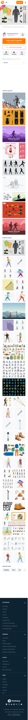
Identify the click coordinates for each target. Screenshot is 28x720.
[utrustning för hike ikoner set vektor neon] (13, 444)
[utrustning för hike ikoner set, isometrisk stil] (9, 677)
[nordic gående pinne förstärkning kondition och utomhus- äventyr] (8, 620)
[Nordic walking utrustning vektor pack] (13, 257)
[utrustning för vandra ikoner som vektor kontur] (13, 690)
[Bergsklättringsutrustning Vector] (13, 219)
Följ (23, 35)
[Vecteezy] (2, 2)
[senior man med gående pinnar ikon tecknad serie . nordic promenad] (8, 577)
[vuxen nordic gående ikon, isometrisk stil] (8, 480)
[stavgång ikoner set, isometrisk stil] (7, 598)
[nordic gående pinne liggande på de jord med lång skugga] (8, 305)
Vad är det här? (17, 59)
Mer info (6, 62)
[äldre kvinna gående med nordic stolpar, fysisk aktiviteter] (19, 381)
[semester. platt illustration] (9, 653)
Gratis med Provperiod (14, 41)
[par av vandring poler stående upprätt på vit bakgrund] (8, 515)
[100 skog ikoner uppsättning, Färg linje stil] (11, 660)
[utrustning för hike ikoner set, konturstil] (13, 426)
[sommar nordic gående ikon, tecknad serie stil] (19, 642)
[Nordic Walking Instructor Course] (13, 355)
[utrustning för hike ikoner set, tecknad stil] (13, 408)
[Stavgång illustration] (9, 205)
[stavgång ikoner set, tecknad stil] (9, 588)
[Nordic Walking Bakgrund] (13, 133)
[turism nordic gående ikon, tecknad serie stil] (8, 704)
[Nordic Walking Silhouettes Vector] (13, 167)
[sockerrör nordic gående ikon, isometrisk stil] (8, 394)
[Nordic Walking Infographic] (13, 150)
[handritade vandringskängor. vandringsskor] (7, 196)
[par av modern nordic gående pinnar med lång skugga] (8, 369)
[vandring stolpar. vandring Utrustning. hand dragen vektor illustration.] (8, 469)
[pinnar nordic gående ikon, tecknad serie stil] (8, 271)
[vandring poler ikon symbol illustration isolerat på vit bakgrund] (8, 282)
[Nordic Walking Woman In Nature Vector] (13, 100)
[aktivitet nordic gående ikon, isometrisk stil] (19, 651)
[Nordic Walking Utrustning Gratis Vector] (13, 116)
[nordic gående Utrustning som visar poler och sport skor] (19, 631)
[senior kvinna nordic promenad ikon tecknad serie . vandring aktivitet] (8, 565)
